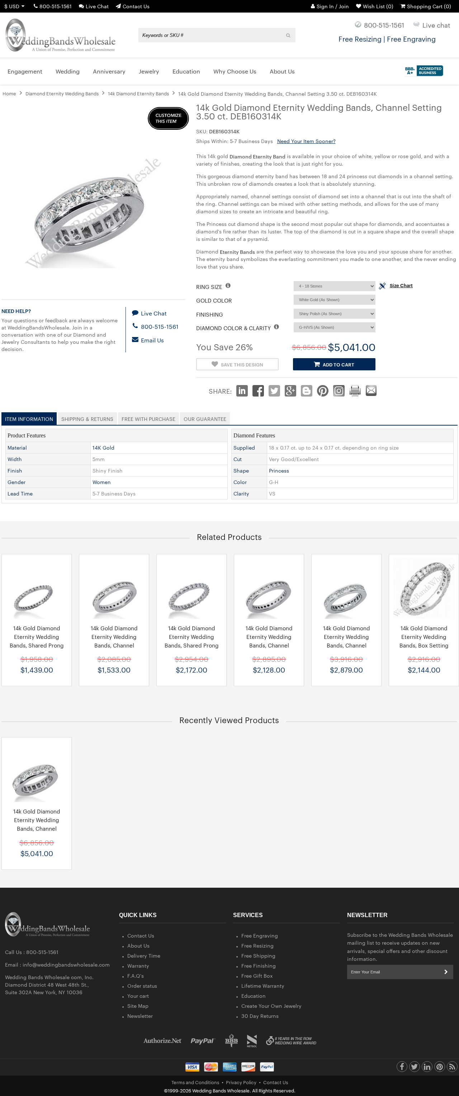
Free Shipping (258, 955)
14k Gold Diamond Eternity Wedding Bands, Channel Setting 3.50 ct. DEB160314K (36, 828)
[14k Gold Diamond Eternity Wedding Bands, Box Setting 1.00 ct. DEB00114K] (424, 588)
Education (253, 995)
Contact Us (136, 6)
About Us (138, 945)
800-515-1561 (55, 6)
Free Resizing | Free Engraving (387, 38)
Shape (241, 470)
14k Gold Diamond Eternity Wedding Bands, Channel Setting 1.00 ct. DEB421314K (269, 645)
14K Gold (103, 447)
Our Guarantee (205, 417)
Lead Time (20, 493)
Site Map (137, 1005)
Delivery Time (143, 955)
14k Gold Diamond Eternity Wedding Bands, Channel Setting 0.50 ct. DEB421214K (114, 645)
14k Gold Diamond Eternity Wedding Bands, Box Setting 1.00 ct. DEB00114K (424, 641)
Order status (142, 985)
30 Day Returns (260, 1015)
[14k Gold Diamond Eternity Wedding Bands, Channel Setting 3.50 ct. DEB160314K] (36, 771)
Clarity (241, 493)
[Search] (288, 35)
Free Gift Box (257, 975)
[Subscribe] (446, 972)
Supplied (244, 447)
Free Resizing (257, 945)
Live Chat (97, 6)
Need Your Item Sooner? (306, 140)
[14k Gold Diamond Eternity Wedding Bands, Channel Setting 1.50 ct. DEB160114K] (346, 588)
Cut (237, 458)
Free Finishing (258, 965)
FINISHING (209, 314)
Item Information (29, 417)
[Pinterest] (439, 1068)
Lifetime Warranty (262, 985)
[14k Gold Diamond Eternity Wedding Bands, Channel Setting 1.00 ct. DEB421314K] (269, 588)
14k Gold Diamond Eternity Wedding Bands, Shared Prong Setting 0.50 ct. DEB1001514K (37, 645)
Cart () (429, 6)
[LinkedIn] (427, 1068)
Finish (15, 470)
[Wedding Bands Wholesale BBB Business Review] (231, 1041)
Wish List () (378, 6)
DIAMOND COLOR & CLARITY (234, 328)
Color (240, 481)
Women (102, 481)
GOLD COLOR (214, 300)
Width (15, 458)
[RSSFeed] (452, 1068)
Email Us (151, 340)
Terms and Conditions (195, 1082)
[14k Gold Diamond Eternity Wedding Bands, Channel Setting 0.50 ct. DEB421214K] (114, 588)
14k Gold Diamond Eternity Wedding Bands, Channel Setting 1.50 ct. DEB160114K (346, 645)
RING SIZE (210, 286)
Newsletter (140, 1015)
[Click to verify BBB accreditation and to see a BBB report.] (423, 69)
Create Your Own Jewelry (271, 1005)
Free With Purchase (148, 417)
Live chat (436, 24)
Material (17, 447)
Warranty (138, 965)
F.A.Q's (135, 975)
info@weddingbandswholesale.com (66, 964)
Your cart (138, 995)
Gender (16, 481)
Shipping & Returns (87, 417)
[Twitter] (414, 1068)
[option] (114, 620)
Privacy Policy (241, 1082)
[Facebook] (402, 1068)
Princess (279, 470)
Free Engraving (259, 935)
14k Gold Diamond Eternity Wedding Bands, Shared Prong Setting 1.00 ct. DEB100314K (192, 645)
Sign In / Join (333, 6)
